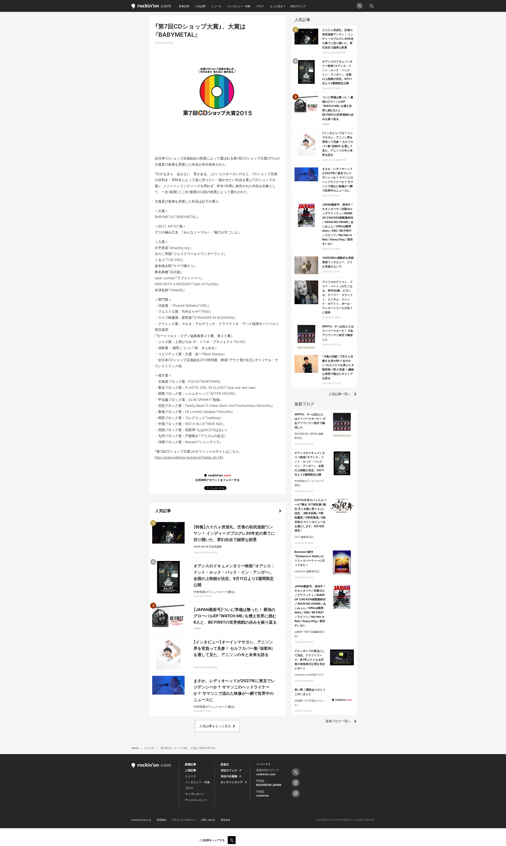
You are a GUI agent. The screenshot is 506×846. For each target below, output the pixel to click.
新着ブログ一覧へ (338, 721)
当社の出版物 (229, 776)
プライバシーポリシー (183, 819)
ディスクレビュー (196, 800)
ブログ (260, 6)
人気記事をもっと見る (215, 726)
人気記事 (200, 6)
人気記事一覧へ (340, 394)
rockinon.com (151, 6)
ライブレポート (194, 794)
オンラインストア (232, 782)
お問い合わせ (208, 819)
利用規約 (161, 819)
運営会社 (225, 819)
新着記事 (184, 6)
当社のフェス (298, 6)
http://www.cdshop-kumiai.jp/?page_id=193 (189, 457)
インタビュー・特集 (238, 6)
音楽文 (225, 764)
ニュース (216, 6)
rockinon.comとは (141, 819)
